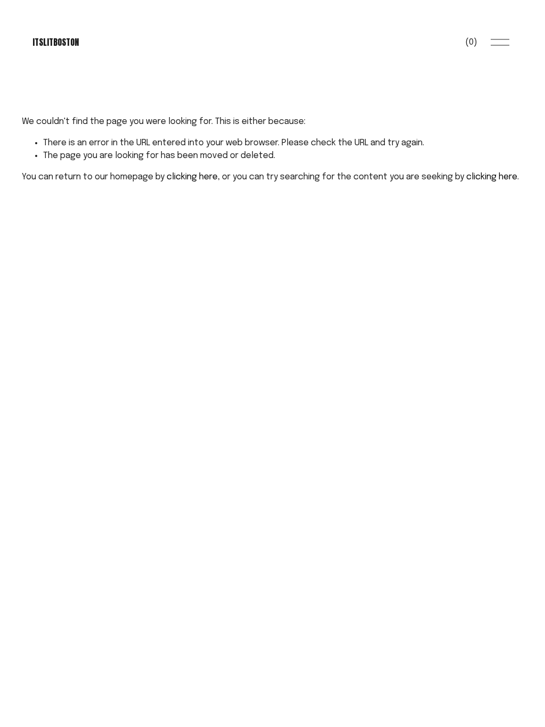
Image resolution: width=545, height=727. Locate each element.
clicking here (192, 176)
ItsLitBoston (55, 42)
